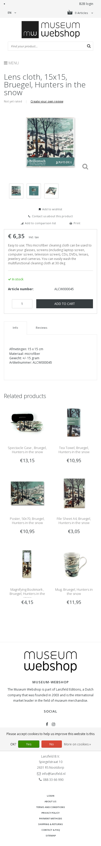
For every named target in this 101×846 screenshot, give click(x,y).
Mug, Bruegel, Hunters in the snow (74, 591)
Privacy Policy (50, 812)
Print (77, 223)
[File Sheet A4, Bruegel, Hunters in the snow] (74, 493)
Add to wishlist (52, 209)
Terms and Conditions (50, 807)
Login (50, 795)
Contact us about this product (52, 216)
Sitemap (51, 835)
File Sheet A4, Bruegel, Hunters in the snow (74, 520)
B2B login (86, 4)
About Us (50, 801)
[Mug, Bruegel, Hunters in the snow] (74, 563)
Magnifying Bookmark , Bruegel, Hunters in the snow (27, 593)
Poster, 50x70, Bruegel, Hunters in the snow (27, 520)
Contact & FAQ (50, 830)
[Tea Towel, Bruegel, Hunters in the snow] (74, 422)
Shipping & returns (50, 824)
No (51, 744)
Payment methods (50, 818)
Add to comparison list (40, 223)
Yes (28, 744)
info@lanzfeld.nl (54, 774)
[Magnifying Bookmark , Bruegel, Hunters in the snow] (27, 563)
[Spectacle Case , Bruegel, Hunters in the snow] (27, 422)
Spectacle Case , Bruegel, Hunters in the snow (27, 449)
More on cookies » (77, 744)
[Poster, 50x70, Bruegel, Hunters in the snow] (27, 493)
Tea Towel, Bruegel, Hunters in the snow (74, 449)
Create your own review (47, 101)
